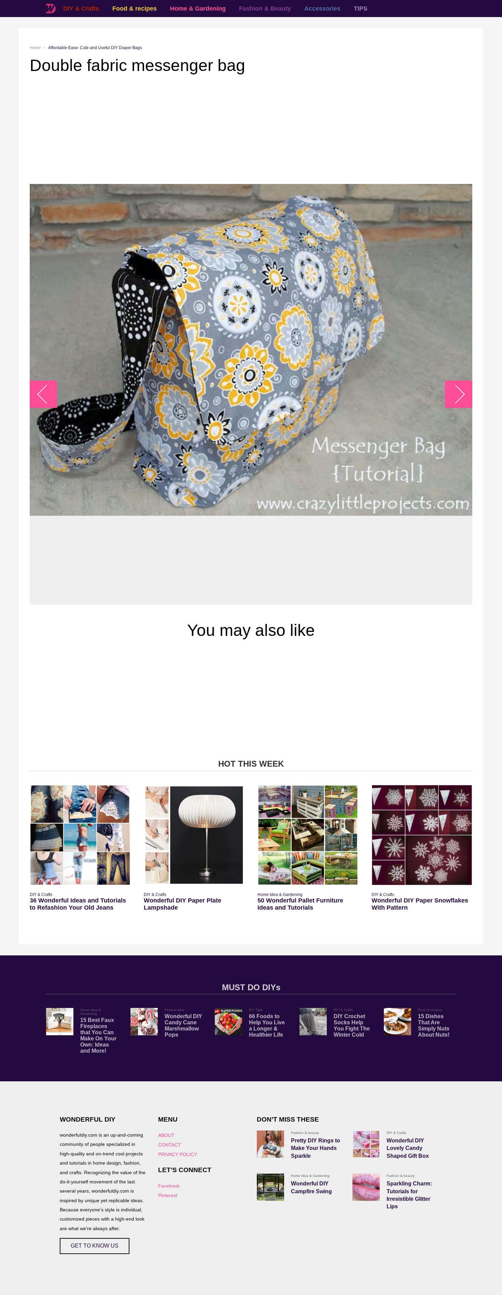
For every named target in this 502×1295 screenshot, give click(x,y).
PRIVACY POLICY (177, 1154)
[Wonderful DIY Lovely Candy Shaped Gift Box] (366, 1144)
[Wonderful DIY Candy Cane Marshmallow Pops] (144, 1021)
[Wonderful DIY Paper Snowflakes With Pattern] (422, 835)
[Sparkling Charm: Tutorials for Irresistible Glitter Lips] (366, 1187)
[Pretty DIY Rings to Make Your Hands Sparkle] (270, 1144)
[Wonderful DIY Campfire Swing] (270, 1187)
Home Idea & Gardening (280, 894)
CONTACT (169, 1145)
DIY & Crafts (81, 8)
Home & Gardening (198, 8)
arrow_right (455, 394)
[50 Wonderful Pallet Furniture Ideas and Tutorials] (307, 835)
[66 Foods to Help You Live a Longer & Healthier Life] (228, 1021)
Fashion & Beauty (265, 8)
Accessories (322, 8)
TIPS (360, 8)
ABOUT (166, 1135)
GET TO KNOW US (94, 1246)
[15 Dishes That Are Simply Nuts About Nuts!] (397, 1021)
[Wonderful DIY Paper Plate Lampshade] (194, 835)
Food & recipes (134, 8)
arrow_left (47, 394)
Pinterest (167, 1195)
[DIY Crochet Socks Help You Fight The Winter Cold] (313, 1021)
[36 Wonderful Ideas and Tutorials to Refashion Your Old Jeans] (80, 835)
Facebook (169, 1186)
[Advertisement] (235, 129)
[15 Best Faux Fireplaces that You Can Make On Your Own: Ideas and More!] (59, 1021)
